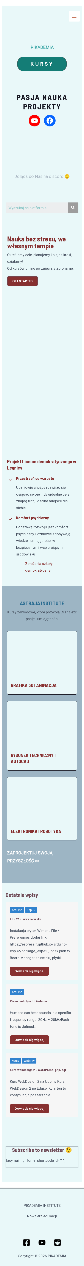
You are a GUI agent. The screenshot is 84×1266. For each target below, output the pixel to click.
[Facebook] (26, 1242)
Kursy (15, 1060)
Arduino (17, 910)
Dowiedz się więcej (29, 971)
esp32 (31, 910)
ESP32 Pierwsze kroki (25, 919)
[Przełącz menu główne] (74, 16)
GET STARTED (22, 281)
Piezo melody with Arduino (28, 1001)
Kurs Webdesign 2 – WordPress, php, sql (38, 1070)
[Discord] (57, 1242)
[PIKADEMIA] (9, 14)
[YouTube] (42, 1242)
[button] (42, 64)
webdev (29, 1060)
